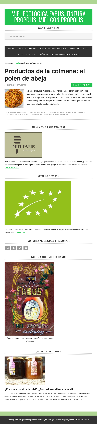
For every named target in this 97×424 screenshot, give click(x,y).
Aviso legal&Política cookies (79, 420)
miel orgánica (59, 112)
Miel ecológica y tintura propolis (56, 420)
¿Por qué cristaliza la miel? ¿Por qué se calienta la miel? (39, 389)
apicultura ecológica (43, 112)
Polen (68, 112)
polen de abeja (78, 112)
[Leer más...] (22, 232)
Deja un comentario (81, 85)
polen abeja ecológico (49, 115)
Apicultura (28, 112)
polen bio (64, 115)
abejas (20, 112)
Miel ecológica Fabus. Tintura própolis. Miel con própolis (48, 16)
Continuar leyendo (12, 167)
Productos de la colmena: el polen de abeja (45, 74)
